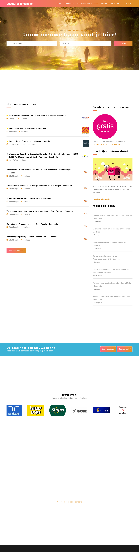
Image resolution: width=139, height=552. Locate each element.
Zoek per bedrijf (125, 349)
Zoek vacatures (108, 349)
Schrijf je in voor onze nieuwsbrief (69, 502)
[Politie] (80, 410)
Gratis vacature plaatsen (87, 4)
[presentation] (7, 417)
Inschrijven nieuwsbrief (111, 4)
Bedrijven (69, 4)
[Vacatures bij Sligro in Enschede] (36, 410)
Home (59, 4)
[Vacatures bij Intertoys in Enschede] (15, 410)
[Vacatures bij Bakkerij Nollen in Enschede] (124, 410)
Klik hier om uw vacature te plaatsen (106, 144)
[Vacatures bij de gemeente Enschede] (102, 410)
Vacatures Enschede (20, 3)
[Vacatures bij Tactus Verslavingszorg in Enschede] (58, 410)
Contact (127, 4)
